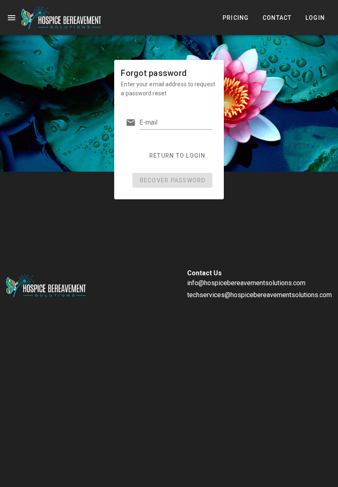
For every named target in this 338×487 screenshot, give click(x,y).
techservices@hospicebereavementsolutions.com (259, 295)
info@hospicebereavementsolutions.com (246, 283)
